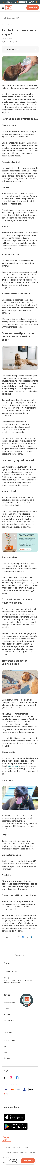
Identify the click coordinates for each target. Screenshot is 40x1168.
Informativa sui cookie (10, 1152)
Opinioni (6, 1046)
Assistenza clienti (10, 971)
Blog (3, 25)
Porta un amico (9, 1020)
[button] (2, 7)
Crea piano (28, 1160)
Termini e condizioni (20, 1147)
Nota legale (6, 1147)
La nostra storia (9, 1040)
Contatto (7, 1058)
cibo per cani (13, 766)
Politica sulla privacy (27, 1152)
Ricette (6, 1008)
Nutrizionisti (8, 1014)
